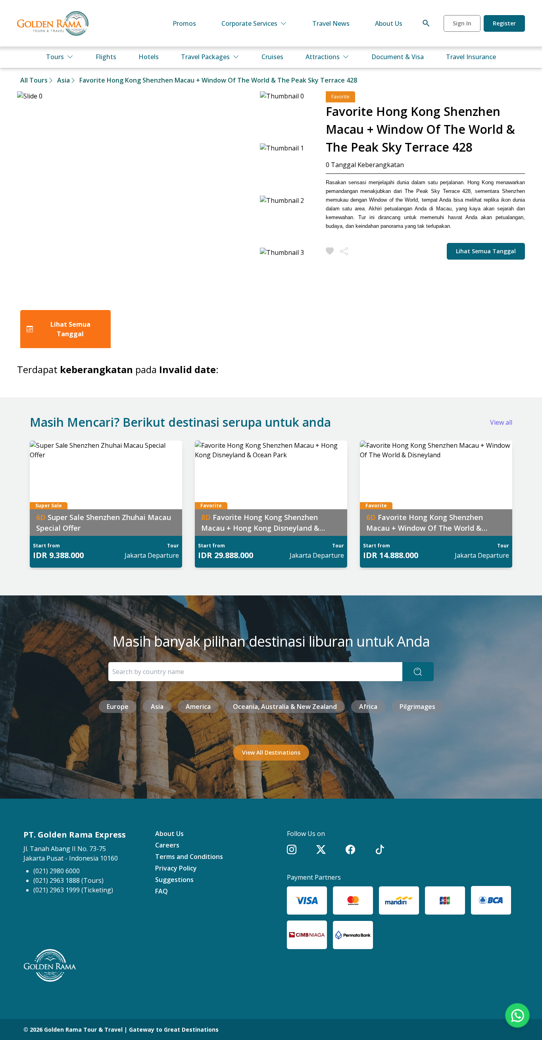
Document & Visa (397, 56)
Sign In (462, 23)
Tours (55, 56)
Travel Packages (205, 56)
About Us (388, 23)
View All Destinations (271, 752)
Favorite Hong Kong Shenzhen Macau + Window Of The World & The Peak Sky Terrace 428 (218, 80)
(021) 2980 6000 (56, 871)
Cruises (272, 56)
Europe (118, 706)
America (198, 706)
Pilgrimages (417, 706)
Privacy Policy (176, 868)
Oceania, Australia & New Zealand (285, 706)
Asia (63, 80)
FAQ (161, 891)
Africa (368, 706)
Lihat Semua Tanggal (486, 251)
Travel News (331, 23)
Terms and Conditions (189, 856)
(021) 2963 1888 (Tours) (68, 880)
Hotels (148, 56)
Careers (167, 845)
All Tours (34, 80)
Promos (184, 23)
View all (501, 422)
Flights (106, 56)
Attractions (323, 56)
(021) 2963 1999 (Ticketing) (73, 890)
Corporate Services (249, 23)
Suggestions (174, 879)
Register (504, 23)
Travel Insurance (471, 56)
